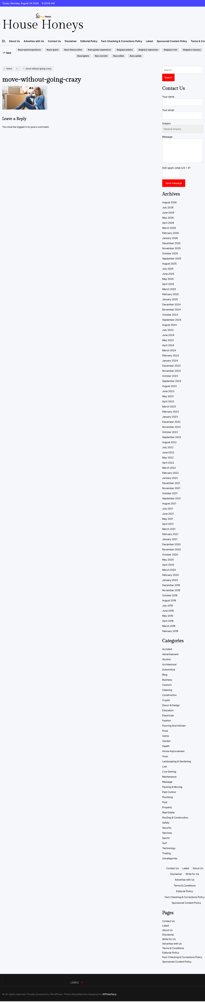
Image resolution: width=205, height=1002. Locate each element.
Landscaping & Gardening (176, 761)
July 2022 (167, 447)
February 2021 (170, 534)
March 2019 (168, 625)
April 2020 (168, 564)
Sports (166, 837)
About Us (14, 41)
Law (164, 766)
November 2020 (171, 549)
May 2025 (167, 278)
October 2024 (170, 314)
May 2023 (168, 396)
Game (165, 735)
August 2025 (169, 263)
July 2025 (167, 268)
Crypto (166, 700)
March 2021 (168, 528)
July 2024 (167, 329)
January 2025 (170, 299)
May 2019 (167, 615)
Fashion (166, 720)
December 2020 (171, 544)
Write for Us (192, 873)
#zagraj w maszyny (192, 49)
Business (167, 679)
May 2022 (168, 457)
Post (164, 802)
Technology (168, 848)
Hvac (165, 756)
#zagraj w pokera (125, 49)
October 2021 (169, 493)
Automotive (168, 669)
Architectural (169, 664)
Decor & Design (171, 705)
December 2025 (171, 243)
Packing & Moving (172, 786)
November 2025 (171, 248)
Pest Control (169, 791)
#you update (135, 56)
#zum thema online (73, 49)
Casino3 (167, 684)
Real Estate (168, 812)
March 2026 (169, 227)
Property (167, 807)
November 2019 (171, 590)
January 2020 (170, 580)
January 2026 (170, 238)
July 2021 (167, 508)
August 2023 (169, 386)
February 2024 (170, 355)
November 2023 (171, 370)
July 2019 (167, 605)
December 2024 (171, 304)
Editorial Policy (88, 41)
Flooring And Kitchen (174, 725)
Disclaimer (71, 41)
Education (167, 710)
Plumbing (167, 797)
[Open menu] (3, 41)
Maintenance (169, 776)
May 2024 (168, 340)
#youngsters (83, 56)
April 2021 (167, 523)
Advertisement (170, 654)
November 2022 (171, 426)
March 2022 (169, 467)
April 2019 (167, 620)
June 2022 (168, 452)
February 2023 (170, 411)
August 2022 (169, 442)
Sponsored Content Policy (172, 41)
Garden (166, 740)
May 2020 (168, 559)
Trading (166, 853)
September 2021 (171, 498)
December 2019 (171, 585)
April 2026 (168, 222)
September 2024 (171, 319)
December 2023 (171, 365)
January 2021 (169, 539)
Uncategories (169, 858)
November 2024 (171, 309)
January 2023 (170, 416)
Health (165, 746)
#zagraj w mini (170, 49)
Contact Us (54, 41)
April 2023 (168, 401)
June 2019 (168, 610)
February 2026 (170, 232)
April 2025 (168, 284)
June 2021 (168, 513)
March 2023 (169, 406)
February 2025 (170, 294)
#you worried (101, 56)
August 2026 (169, 202)
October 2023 (170, 375)
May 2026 (168, 217)
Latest (149, 41)
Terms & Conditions (185, 885)
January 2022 (170, 477)
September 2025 (171, 258)
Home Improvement (173, 751)
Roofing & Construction (175, 817)
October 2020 (170, 554)
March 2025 (169, 289)
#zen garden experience (99, 49)
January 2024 (170, 360)
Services (167, 832)
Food (165, 730)
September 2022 (171, 437)
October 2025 (170, 253)
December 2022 (171, 421)
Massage (167, 781)
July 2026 (167, 207)
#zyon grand (52, 49)
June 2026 (168, 212)
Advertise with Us (34, 41)
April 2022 (168, 462)
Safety (165, 822)
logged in (22, 126)
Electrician (168, 715)
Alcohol (166, 659)
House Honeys (42, 25)
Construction (169, 695)
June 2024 (168, 335)
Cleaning (167, 689)
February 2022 (170, 472)
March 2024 (169, 350)
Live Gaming (169, 771)
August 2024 (169, 324)
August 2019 (169, 600)
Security (166, 827)
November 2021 (171, 488)
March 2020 (169, 569)
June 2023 (168, 391)
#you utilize (118, 56)
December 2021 (171, 483)
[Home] (8, 71)
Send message (174, 183)
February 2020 (170, 574)
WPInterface (109, 994)
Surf (164, 843)
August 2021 (169, 503)
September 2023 (171, 380)
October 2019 (169, 595)
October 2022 (170, 432)
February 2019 (170, 631)
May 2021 (167, 518)
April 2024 (168, 345)
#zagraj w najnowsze (148, 49)
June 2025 (168, 273)
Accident (167, 649)
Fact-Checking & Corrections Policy (121, 41)
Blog (164, 674)
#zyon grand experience (29, 49)
